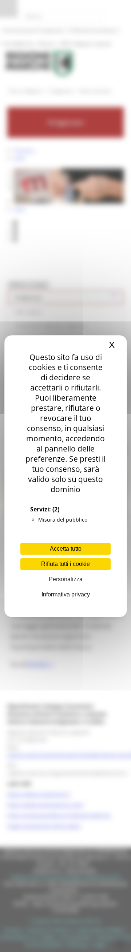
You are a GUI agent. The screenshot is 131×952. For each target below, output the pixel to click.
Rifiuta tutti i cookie (65, 564)
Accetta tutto (66, 549)
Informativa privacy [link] (65, 594)
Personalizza (66, 579)
